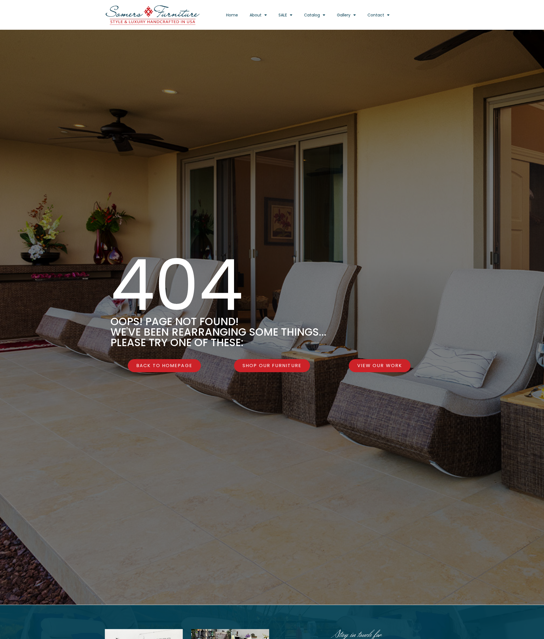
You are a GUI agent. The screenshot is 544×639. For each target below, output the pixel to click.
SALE (283, 15)
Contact (375, 15)
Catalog (312, 15)
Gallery (343, 15)
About (256, 15)
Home (232, 15)
